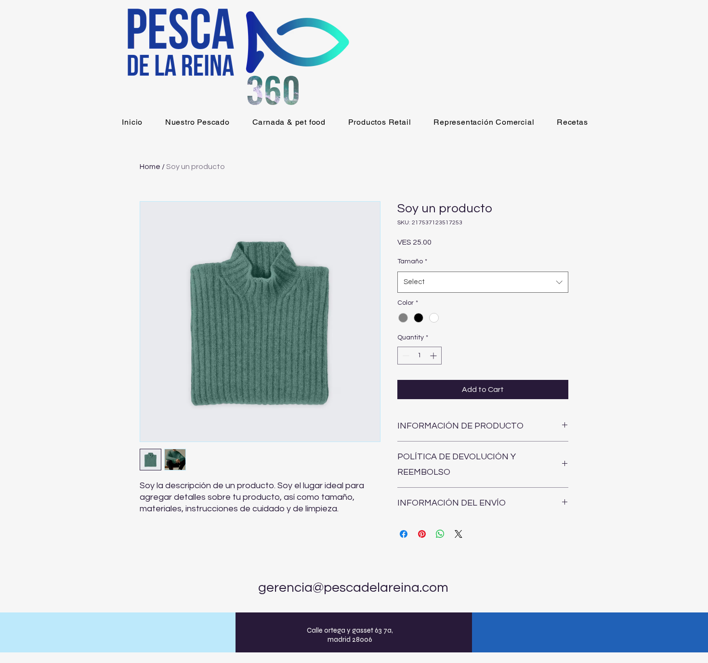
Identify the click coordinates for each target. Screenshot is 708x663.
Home (150, 166)
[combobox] (482, 282)
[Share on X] (458, 534)
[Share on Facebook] (403, 534)
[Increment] (434, 355)
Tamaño (412, 261)
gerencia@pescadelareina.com (353, 588)
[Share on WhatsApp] (440, 534)
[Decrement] (405, 355)
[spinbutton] (419, 355)
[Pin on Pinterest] (422, 534)
